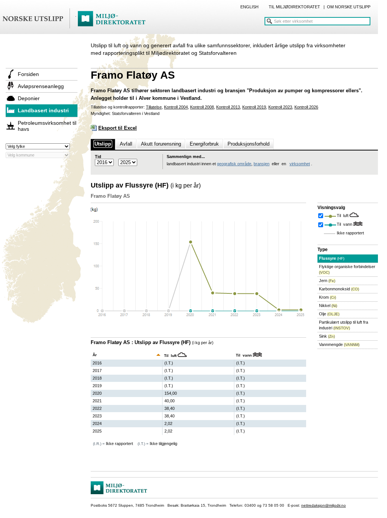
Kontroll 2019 (254, 107)
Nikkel (328, 305)
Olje (329, 314)
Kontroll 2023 (280, 107)
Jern (327, 280)
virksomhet (299, 163)
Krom (327, 297)
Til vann (345, 224)
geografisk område (234, 163)
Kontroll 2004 (176, 107)
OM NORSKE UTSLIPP (348, 7)
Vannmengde (339, 344)
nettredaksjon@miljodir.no (323, 505)
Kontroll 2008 (202, 107)
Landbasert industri (43, 110)
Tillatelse (154, 107)
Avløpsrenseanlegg (41, 86)
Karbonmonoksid (339, 289)
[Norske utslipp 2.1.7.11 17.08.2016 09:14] (77, 19)
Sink (327, 336)
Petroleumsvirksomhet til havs (47, 126)
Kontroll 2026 (306, 107)
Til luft (343, 215)
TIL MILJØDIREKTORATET (294, 7)
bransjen (261, 163)
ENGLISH (249, 7)
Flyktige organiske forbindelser (347, 269)
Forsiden (28, 74)
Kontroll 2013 (228, 107)
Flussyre (331, 258)
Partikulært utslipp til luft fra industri (343, 325)
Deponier (29, 98)
